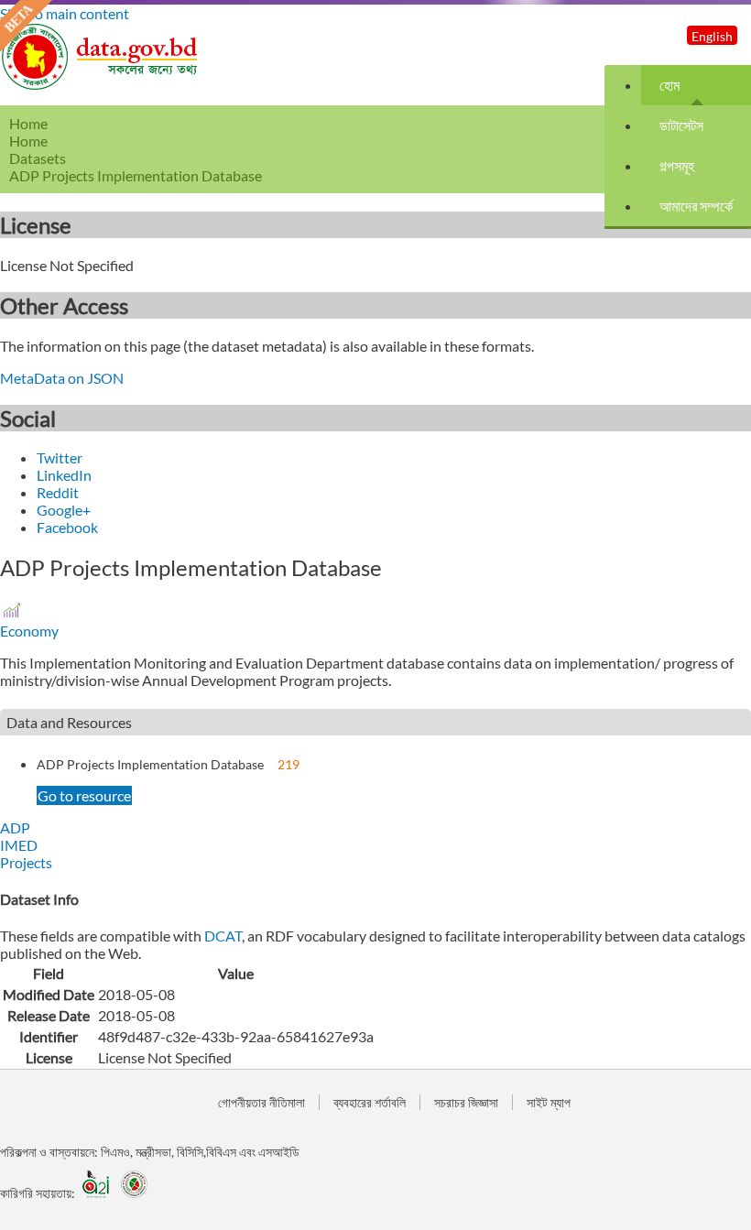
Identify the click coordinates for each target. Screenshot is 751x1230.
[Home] (100, 84)
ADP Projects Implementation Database (150, 764)
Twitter (59, 457)
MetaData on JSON (62, 377)
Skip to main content (64, 13)
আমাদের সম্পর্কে (696, 205)
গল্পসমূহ (676, 165)
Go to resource (84, 795)
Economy (29, 630)
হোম (669, 84)
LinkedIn (64, 475)
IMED (19, 845)
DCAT (223, 935)
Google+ (64, 509)
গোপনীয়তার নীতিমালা (261, 1102)
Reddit (58, 492)
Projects (26, 862)
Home (28, 140)
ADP (15, 827)
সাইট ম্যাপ (549, 1102)
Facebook (67, 527)
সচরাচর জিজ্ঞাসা (466, 1102)
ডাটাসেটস (681, 125)
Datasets (37, 158)
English (712, 36)
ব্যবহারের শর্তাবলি (369, 1102)
